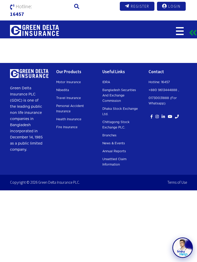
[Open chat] (182, 247)
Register (140, 6)
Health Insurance (68, 119)
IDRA (106, 82)
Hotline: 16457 (159, 82)
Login (174, 6)
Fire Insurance (66, 127)
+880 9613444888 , (164, 90)
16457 (17, 14)
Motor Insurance (68, 82)
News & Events (113, 143)
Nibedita (62, 90)
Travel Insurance (68, 98)
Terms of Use (177, 182)
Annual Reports (114, 151)
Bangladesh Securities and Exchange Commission (119, 95)
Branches (109, 135)
